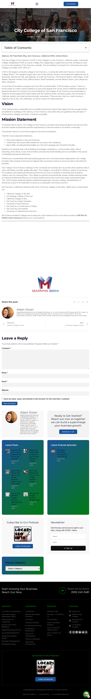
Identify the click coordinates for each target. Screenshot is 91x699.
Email (4, 381)
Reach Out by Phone (78, 589)
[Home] (83, 632)
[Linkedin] (77, 632)
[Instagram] (73, 632)
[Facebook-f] (70, 632)
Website (5, 390)
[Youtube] (80, 632)
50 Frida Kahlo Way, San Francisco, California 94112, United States (39, 56)
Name (5, 373)
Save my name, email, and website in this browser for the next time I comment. (37, 399)
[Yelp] (86, 632)
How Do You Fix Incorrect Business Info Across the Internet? (16, 454)
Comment (6, 348)
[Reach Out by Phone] (62, 590)
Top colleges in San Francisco (56, 37)
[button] (37, 4)
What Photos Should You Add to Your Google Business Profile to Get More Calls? (16, 477)
